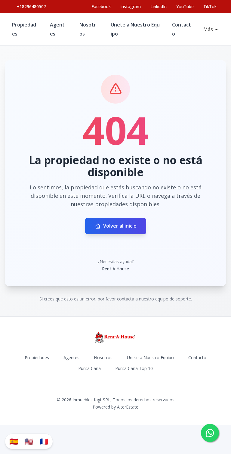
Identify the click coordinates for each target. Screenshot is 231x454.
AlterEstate (127, 407)
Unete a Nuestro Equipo (150, 357)
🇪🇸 (13, 441)
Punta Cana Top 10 (134, 368)
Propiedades (37, 357)
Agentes (71, 357)
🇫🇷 (43, 441)
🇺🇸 (28, 441)
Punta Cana (89, 368)
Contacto (197, 357)
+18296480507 (31, 6)
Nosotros (103, 357)
